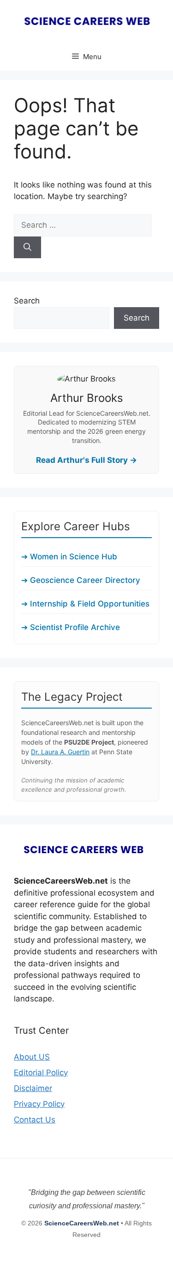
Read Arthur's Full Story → (86, 460)
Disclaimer (33, 1088)
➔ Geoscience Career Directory (80, 580)
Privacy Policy (39, 1104)
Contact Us (34, 1119)
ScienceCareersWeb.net (82, 1223)
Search (27, 300)
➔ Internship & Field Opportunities (85, 603)
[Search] (27, 247)
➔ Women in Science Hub (69, 556)
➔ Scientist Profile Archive (70, 627)
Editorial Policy (41, 1072)
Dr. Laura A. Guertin (60, 752)
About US (32, 1056)
